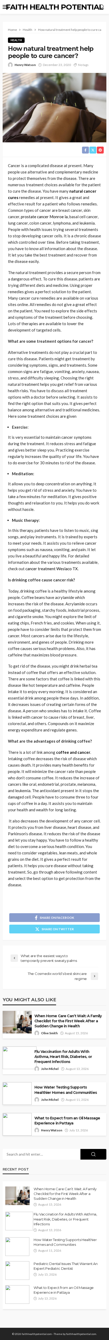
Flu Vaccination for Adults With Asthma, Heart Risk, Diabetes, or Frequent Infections (63, 1056)
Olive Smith (49, 1033)
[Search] (101, 7)
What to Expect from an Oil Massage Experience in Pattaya (67, 1120)
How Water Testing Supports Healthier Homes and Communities (65, 1089)
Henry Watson (25, 65)
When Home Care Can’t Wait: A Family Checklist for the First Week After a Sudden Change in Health (68, 1021)
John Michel (49, 1069)
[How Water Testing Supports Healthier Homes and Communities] (17, 1246)
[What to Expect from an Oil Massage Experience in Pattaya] (17, 1294)
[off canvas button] (6, 7)
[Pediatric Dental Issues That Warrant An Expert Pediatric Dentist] (17, 1270)
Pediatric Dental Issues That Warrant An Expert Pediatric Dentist (66, 1266)
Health (16, 40)
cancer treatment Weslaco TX (51, 568)
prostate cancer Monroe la (44, 216)
